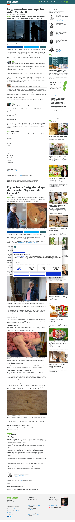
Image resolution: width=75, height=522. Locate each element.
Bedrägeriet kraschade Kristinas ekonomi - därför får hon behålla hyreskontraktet (22, 489)
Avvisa (21, 273)
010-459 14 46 (59, 43)
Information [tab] (31, 250)
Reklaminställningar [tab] (44, 250)
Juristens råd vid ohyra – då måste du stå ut (15, 486)
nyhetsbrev (17, 510)
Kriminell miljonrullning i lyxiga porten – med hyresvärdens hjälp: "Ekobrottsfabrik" (22, 180)
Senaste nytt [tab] (57, 95)
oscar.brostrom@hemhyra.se (20, 475)
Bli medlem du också (53, 505)
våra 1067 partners (20, 256)
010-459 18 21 (17, 476)
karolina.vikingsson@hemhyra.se (14, 170)
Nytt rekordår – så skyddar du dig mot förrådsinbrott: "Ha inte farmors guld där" (22, 181)
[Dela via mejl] (43, 47)
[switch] (31, 269)
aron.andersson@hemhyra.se (33, 514)
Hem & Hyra (14, 508)
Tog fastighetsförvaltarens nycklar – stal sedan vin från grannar (24, 105)
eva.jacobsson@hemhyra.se (33, 500)
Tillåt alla (53, 273)
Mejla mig (59, 19)
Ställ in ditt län (53, 91)
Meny (62, 1)
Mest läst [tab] (51, 95)
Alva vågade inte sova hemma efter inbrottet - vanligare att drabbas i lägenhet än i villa (28, 63)
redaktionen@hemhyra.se (16, 505)
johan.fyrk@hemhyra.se (32, 509)
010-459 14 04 (60, 28)
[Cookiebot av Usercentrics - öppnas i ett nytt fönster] (56, 247)
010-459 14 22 (59, 51)
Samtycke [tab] (19, 250)
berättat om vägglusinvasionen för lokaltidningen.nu (29, 242)
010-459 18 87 (11, 172)
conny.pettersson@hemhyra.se (34, 505)
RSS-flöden (9, 512)
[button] (38, 2)
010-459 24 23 (60, 36)
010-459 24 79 (60, 20)
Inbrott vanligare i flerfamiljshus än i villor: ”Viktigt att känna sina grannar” (26, 86)
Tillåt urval (38, 273)
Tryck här (20, 175)
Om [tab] (56, 250)
